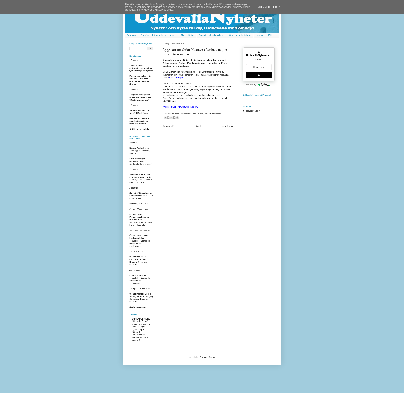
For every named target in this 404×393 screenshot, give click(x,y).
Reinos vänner (215, 114)
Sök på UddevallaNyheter (211, 35)
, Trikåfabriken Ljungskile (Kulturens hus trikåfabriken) (140, 240)
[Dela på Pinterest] (177, 117)
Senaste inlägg (169, 126)
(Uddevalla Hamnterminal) (140, 161)
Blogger (212, 357)
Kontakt (260, 35)
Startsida (131, 35)
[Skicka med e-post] (165, 117)
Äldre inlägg (227, 126)
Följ (270, 35)
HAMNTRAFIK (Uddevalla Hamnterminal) (138, 332)
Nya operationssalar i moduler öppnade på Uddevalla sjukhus (139, 121)
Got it (276, 7)
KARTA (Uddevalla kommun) (140, 339)
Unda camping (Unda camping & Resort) (140, 151)
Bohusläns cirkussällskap (181, 114)
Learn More (264, 7)
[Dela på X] (171, 117)
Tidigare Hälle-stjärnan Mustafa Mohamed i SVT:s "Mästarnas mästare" (141, 97)
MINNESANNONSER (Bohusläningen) (141, 325)
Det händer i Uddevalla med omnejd (158, 35)
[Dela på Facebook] (174, 117)
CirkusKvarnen (197, 114)
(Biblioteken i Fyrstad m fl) (141, 196)
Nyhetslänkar (187, 35)
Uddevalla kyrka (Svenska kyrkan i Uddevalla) (140, 219)
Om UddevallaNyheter (240, 35)
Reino (206, 114)
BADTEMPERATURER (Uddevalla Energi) (141, 320)
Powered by (251, 84)
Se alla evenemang (137, 307)
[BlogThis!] (168, 117)
